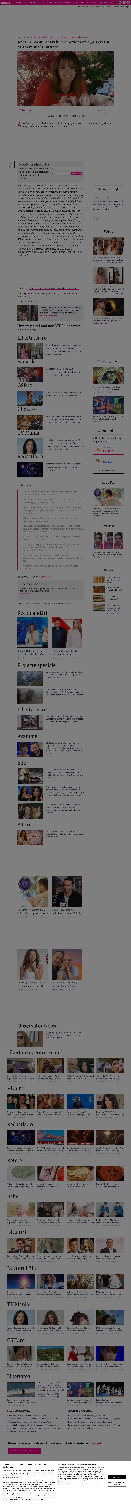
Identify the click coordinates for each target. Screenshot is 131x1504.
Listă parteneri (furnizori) (65, 1484)
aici (26, 1492)
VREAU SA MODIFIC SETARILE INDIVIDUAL (116, 1483)
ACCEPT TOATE (117, 1477)
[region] (65, 1482)
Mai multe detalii (14, 1478)
